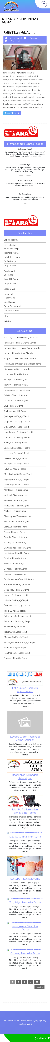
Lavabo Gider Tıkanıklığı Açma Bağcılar (22, 348)
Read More (13, 113)
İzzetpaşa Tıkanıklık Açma (16, 374)
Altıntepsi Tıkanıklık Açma (16, 490)
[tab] (44, 4)
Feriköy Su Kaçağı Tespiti (15, 458)
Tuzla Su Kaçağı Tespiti (15, 611)
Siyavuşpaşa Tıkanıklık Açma (17, 516)
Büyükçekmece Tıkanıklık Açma (19, 579)
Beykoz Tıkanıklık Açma (15, 563)
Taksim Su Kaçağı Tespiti (15, 632)
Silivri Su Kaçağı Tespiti (14, 626)
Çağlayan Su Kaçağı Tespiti (17, 421)
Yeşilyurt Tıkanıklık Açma (15, 495)
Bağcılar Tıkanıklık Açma (15, 537)
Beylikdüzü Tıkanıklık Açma (16, 553)
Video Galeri (9, 289)
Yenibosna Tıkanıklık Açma (16, 521)
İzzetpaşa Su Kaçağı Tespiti (17, 453)
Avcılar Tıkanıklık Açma (14, 532)
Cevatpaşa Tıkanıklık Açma (16, 484)
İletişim (7, 321)
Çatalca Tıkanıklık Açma (15, 558)
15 (37, 982)
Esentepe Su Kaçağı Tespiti (17, 448)
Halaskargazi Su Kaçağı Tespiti (18, 432)
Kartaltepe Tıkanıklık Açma (16, 506)
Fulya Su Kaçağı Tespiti (15, 469)
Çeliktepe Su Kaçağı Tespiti (16, 416)
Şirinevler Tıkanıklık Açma (15, 527)
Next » (39, 987)
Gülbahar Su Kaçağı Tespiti (16, 427)
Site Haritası (9, 302)
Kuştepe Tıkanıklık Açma (15, 379)
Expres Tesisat (11, 240)
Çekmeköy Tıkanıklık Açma (16, 590)
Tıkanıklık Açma (11, 253)
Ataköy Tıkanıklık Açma (15, 511)
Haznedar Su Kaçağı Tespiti (17, 437)
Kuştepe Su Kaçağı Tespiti (16, 463)
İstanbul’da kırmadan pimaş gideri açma (22, 364)
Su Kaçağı (8, 275)
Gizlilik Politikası (11, 310)
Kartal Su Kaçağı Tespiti (15, 647)
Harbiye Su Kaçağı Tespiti (16, 442)
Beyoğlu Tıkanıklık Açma (15, 569)
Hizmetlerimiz (10, 245)
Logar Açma (10, 265)
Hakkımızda (9, 298)
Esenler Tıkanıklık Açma (15, 574)
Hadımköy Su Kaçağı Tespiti (17, 584)
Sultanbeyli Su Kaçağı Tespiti (17, 621)
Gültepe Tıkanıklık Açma (15, 411)
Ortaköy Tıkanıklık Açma (15, 395)
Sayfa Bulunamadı (12, 306)
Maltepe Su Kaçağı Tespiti (16, 637)
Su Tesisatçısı (10, 261)
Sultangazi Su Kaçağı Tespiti (17, 616)
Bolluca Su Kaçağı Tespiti (16, 595)
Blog (6, 316)
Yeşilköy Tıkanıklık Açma (15, 500)
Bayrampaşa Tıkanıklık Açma (17, 548)
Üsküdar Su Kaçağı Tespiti (16, 600)
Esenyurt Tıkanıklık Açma (15, 658)
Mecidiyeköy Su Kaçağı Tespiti (18, 474)
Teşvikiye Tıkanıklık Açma (16, 385)
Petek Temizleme (12, 257)
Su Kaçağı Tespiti (12, 248)
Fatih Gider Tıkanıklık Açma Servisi (20, 343)
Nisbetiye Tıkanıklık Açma (16, 400)
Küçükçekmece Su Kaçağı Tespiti (19, 642)
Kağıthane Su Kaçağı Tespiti (17, 653)
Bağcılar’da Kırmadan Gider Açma (20, 358)
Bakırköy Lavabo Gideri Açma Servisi (21, 337)
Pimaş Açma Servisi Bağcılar (17, 369)
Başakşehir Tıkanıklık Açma (16, 542)
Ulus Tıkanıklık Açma (13, 406)
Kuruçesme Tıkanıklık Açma (17, 390)
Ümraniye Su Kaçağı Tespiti (17, 605)
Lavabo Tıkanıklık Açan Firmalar (19, 353)
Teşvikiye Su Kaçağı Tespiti (16, 479)
